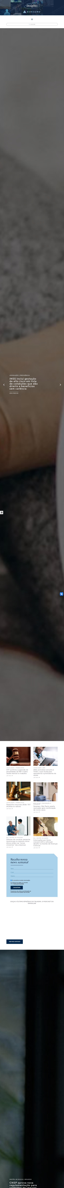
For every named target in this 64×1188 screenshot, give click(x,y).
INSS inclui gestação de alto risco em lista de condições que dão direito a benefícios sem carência (24, 384)
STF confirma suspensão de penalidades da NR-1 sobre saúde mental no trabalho (17, 772)
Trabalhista (20, 768)
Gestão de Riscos (16, 1179)
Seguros (28, 1179)
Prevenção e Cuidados (42, 804)
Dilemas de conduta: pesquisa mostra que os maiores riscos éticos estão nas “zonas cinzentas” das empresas (18, 842)
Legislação (14, 375)
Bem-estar (37, 803)
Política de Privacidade (19, 883)
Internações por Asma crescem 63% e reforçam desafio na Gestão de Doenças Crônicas (45, 843)
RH (7, 837)
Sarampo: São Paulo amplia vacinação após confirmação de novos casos (44, 808)
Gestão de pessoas (16, 837)
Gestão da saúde (42, 838)
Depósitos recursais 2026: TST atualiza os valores (18, 806)
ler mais (9, 775)
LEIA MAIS (13, 393)
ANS (44, 768)
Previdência (25, 375)
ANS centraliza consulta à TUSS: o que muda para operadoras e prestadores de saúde (44, 772)
